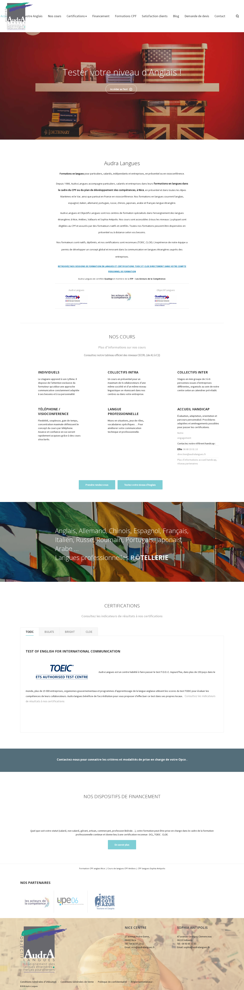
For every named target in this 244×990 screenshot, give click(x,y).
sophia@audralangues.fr (197, 947)
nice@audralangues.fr (143, 947)
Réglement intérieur (141, 981)
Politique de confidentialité (112, 981)
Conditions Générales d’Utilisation (38, 981)
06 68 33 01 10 (190, 449)
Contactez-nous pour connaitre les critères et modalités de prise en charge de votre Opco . (122, 759)
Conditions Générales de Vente (77, 981)
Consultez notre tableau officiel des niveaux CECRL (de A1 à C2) (122, 355)
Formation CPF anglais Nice (92, 868)
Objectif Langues (166, 290)
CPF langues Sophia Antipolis (151, 868)
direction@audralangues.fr (191, 454)
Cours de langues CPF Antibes (121, 868)
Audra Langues (76, 290)
